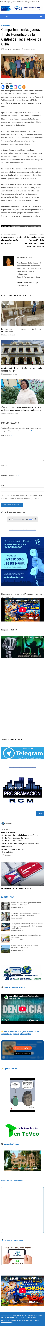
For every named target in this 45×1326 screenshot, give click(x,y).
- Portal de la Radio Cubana (12, 841)
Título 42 (25, 226)
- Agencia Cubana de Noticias (12, 849)
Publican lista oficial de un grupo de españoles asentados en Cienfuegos (26, 904)
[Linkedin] (11, 87)
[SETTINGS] (35, 519)
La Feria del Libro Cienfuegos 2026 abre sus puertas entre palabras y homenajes (25, 914)
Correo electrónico (10, 476)
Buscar (40, 813)
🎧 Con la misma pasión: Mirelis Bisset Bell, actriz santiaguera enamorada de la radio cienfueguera (21, 408)
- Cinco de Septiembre (9, 832)
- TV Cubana (6, 855)
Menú (7, 17)
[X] (7, 87)
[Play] (9, 519)
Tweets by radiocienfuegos (11, 739)
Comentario (6, 436)
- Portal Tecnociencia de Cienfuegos (15, 838)
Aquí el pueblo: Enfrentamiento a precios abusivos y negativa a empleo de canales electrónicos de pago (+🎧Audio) (27, 926)
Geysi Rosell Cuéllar (14, 49)
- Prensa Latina (7, 852)
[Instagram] (15, 87)
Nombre (4, 466)
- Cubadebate (6, 846)
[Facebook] (3, 87)
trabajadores (35, 226)
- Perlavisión (6, 829)
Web (2, 485)
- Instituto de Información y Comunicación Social (20, 843)
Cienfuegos (5, 25)
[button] (22, 646)
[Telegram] (19, 87)
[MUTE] (26, 519)
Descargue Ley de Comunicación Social (18, 888)
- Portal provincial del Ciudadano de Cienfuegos (19, 835)
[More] (24, 87)
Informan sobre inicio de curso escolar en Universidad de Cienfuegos (24, 947)
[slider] (16, 519)
